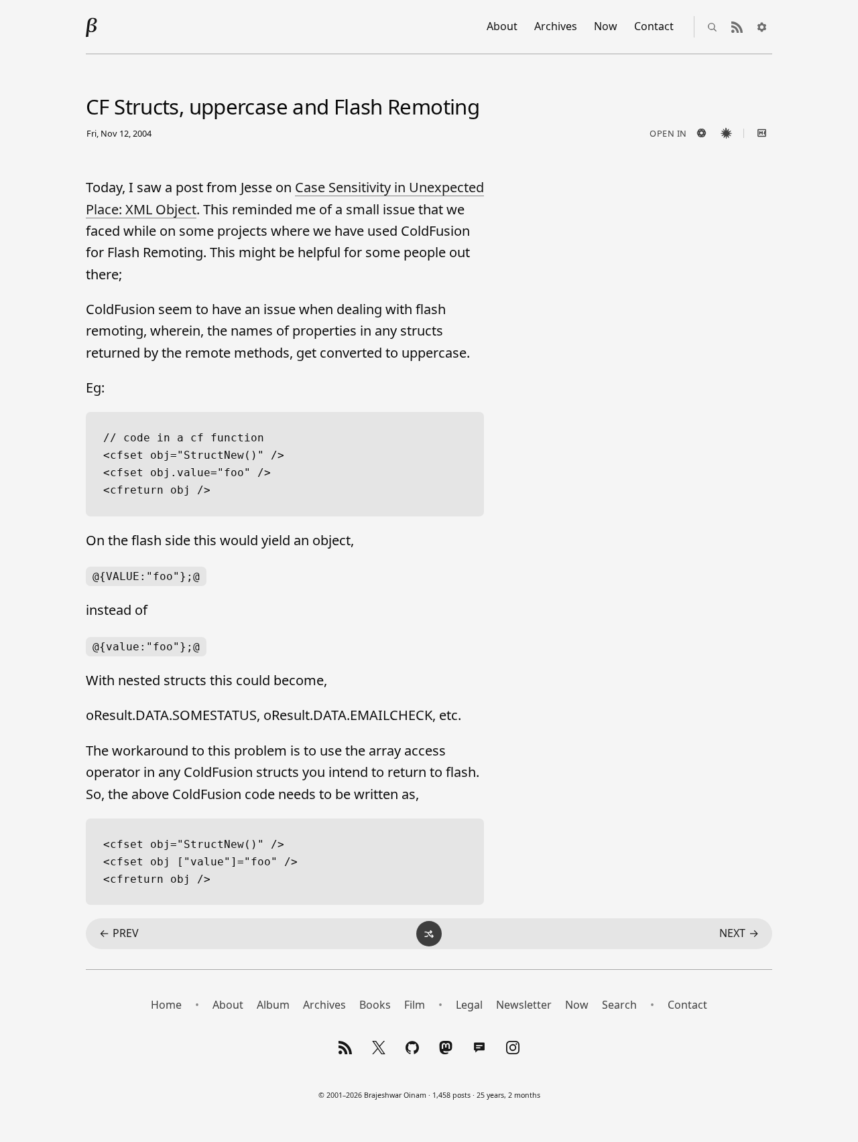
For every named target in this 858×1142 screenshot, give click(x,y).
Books (375, 1004)
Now (605, 26)
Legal (469, 1004)
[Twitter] (378, 1047)
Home (166, 1004)
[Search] (712, 27)
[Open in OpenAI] (701, 133)
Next (739, 933)
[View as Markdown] (761, 133)
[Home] (91, 26)
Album (273, 1004)
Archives (555, 26)
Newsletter (524, 1004)
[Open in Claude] (726, 133)
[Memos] (479, 1047)
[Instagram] (512, 1047)
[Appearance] (761, 27)
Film (414, 1004)
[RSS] (345, 1047)
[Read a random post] (429, 933)
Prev (119, 933)
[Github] (412, 1047)
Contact (654, 26)
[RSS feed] (736, 27)
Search (619, 1004)
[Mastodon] (445, 1047)
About (502, 26)
